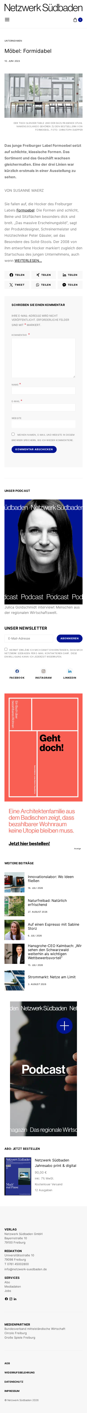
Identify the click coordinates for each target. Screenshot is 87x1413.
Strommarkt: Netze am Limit (52, 977)
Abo (7, 1282)
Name (16, 384)
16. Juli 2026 (35, 888)
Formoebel (25, 210)
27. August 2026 (37, 911)
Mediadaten (12, 1286)
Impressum (12, 1391)
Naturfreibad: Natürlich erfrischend (47, 902)
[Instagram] (10, 1299)
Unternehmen (13, 40)
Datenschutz (13, 1381)
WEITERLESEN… (28, 260)
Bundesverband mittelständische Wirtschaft (34, 1329)
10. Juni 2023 (12, 61)
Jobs (7, 1291)
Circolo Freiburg (15, 1333)
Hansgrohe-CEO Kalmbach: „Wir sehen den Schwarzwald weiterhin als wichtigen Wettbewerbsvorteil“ (55, 951)
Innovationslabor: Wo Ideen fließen (51, 878)
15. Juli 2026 (35, 965)
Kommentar (19, 335)
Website (16, 418)
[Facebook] (6, 1299)
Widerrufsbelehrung (19, 1372)
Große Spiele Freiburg (19, 1337)
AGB (7, 1363)
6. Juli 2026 (35, 935)
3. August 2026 (37, 984)
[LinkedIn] (15, 1299)
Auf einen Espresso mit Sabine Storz (53, 926)
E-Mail (17, 401)
